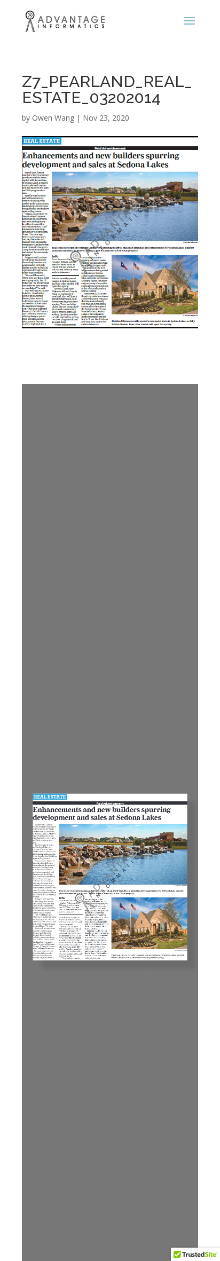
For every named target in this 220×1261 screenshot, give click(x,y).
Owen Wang (53, 118)
